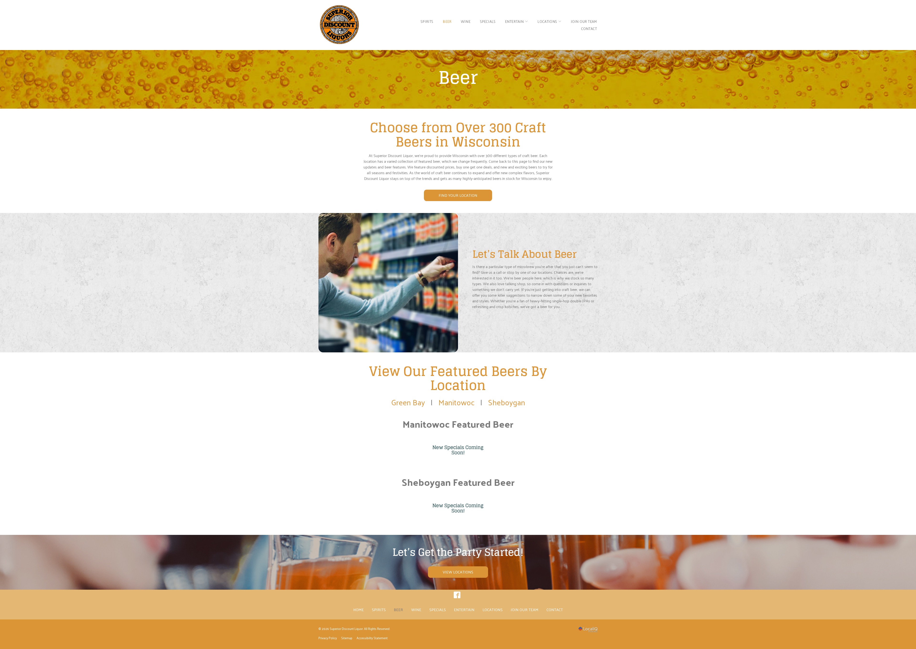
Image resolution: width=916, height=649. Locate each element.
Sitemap (346, 638)
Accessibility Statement (372, 638)
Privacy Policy (327, 638)
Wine (465, 21)
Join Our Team (584, 21)
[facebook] (457, 595)
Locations (547, 21)
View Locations (458, 571)
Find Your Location (458, 195)
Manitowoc (456, 402)
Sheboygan (506, 402)
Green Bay (408, 402)
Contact (589, 28)
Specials (487, 21)
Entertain (464, 609)
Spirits (427, 21)
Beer (447, 21)
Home (358, 609)
